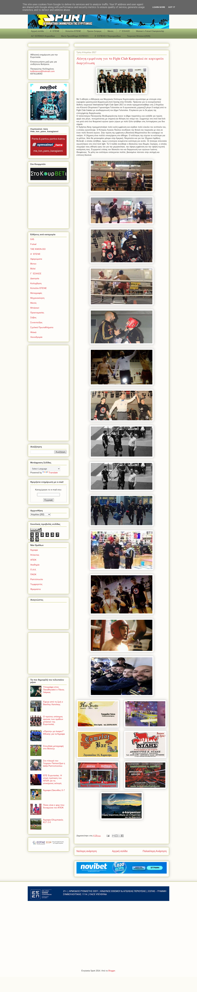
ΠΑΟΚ (33, 574)
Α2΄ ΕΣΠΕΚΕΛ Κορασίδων (43, 36)
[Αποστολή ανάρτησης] (108, 835)
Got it (171, 7)
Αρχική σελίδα (37, 31)
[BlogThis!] (116, 835)
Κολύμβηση (36, 283)
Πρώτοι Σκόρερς (94, 31)
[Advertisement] (49, 206)
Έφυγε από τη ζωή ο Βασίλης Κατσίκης (53, 703)
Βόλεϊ (32, 268)
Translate (53, 472)
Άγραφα (34, 550)
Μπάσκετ (34, 308)
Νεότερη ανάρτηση (86, 851)
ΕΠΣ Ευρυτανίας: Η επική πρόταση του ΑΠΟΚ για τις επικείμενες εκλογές (52, 779)
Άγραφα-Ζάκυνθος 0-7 (54, 790)
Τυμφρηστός (36, 584)
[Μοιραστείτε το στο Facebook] (122, 835)
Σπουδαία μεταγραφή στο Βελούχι (53, 747)
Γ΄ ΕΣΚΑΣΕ (125, 31)
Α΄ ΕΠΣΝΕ (54, 31)
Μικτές (110, 31)
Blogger (111, 971)
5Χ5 (32, 239)
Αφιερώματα (36, 259)
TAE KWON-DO (38, 249)
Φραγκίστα (35, 589)
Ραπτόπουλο (36, 579)
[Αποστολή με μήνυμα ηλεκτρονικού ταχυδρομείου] (113, 835)
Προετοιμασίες (37, 312)
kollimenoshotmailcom (42, 71)
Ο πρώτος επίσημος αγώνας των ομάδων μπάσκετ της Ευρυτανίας (53, 720)
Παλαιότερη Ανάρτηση (155, 851)
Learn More (158, 7)
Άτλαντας (34, 555)
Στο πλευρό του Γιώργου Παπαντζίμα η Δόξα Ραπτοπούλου (54, 763)
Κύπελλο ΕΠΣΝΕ (73, 31)
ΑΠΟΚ (33, 560)
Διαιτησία (34, 278)
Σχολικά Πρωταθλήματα (41, 327)
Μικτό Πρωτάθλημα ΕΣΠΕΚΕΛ (74, 36)
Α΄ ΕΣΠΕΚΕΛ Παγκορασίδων (108, 36)
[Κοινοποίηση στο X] (119, 835)
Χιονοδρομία (36, 337)
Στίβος (33, 317)
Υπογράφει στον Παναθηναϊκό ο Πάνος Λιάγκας (53, 689)
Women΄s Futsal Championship (150, 31)
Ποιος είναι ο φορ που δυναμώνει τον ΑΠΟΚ (53, 806)
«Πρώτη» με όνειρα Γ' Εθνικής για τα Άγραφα (54, 732)
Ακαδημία (34, 564)
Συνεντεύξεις (36, 322)
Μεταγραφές (36, 293)
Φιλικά (33, 332)
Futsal (33, 244)
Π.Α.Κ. (33, 569)
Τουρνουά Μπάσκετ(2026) (138, 36)
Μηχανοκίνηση (37, 298)
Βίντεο (33, 263)
